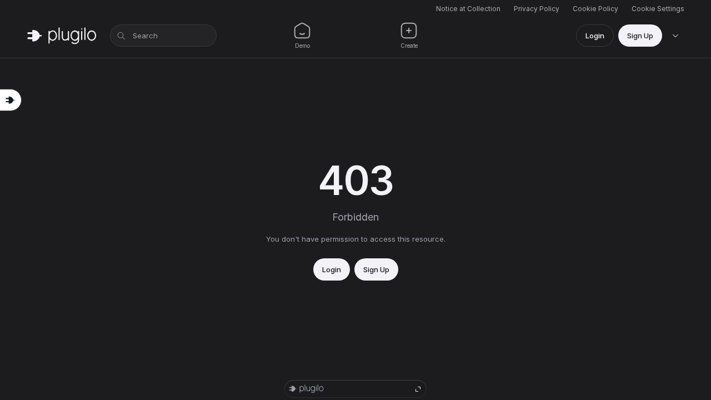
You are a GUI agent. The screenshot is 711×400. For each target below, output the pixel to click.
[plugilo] (62, 35)
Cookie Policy (595, 8)
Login (594, 35)
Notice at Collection (468, 8)
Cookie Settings (658, 8)
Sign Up (640, 35)
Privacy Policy (536, 8)
